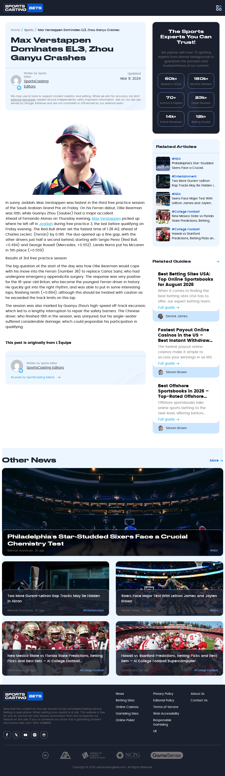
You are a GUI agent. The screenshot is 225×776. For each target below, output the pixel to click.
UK (155, 731)
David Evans (15, 670)
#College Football (186, 211)
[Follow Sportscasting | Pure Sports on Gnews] (43, 735)
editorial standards (23, 99)
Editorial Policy (163, 700)
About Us (197, 693)
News (120, 693)
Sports (29, 30)
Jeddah (46, 224)
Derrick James (176, 316)
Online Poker (125, 720)
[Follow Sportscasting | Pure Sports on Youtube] (25, 735)
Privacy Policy (163, 693)
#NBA (176, 158)
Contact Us (199, 700)
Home (15, 30)
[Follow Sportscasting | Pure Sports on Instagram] (34, 735)
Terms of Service (165, 707)
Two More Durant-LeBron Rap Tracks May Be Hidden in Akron (194, 183)
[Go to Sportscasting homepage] (23, 8)
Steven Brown (176, 372)
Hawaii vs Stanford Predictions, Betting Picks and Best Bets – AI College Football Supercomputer (194, 236)
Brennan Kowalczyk (20, 550)
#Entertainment (184, 176)
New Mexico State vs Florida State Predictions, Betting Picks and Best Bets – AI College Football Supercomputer (193, 219)
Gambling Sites (127, 713)
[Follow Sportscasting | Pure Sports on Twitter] (16, 735)
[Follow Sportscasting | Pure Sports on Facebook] (7, 735)
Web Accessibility (166, 713)
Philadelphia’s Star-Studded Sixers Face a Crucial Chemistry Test (192, 166)
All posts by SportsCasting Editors (33, 377)
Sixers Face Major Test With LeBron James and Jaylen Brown (192, 201)
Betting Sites (125, 700)
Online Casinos (127, 707)
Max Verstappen (106, 218)
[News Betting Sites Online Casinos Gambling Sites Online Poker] (218, 8)
